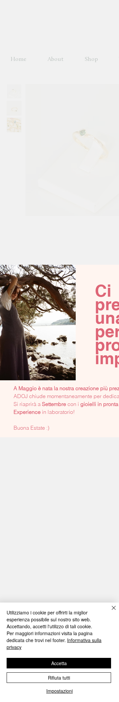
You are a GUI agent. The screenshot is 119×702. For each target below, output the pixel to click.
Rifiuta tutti (59, 677)
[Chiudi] (110, 612)
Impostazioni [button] (59, 691)
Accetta (59, 663)
